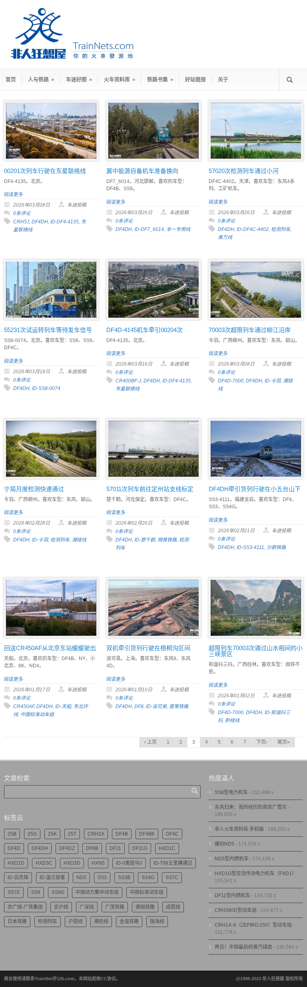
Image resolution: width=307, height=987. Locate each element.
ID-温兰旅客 (52, 877)
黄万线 (225, 237)
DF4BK (147, 834)
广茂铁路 (114, 907)
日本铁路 (17, 921)
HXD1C (167, 848)
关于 (223, 79)
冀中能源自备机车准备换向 (142, 170)
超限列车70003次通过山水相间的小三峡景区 (256, 651)
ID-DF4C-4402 (253, 229)
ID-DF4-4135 (64, 222)
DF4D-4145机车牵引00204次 (144, 329)
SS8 (35, 892)
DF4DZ (67, 848)
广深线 (87, 907)
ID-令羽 (273, 381)
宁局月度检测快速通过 (34, 489)
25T (72, 834)
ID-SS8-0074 (46, 388)
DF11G (140, 848)
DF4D (14, 848)
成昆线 (173, 907)
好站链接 (195, 79)
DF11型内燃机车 (232, 895)
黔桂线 (232, 720)
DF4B (122, 834)
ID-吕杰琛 (18, 877)
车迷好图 (79, 79)
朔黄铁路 (167, 540)
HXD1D (16, 863)
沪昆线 (75, 921)
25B (12, 834)
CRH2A (96, 834)
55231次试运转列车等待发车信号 (48, 329)
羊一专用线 (178, 229)
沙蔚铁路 (276, 547)
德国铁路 (145, 907)
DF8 (139, 706)
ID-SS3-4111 (250, 547)
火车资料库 (119, 79)
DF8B (92, 848)
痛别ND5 (224, 844)
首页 (11, 79)
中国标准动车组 (37, 714)
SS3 (102, 877)
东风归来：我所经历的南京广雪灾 (251, 807)
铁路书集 (160, 79)
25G (32, 834)
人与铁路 (41, 79)
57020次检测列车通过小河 (244, 170)
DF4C (172, 834)
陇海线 (157, 921)
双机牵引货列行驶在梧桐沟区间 (148, 648)
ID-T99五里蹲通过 (173, 863)
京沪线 (61, 907)
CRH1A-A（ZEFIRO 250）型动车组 (253, 925)
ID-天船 (63, 706)
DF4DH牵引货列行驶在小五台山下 (255, 489)
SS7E (14, 892)
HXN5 (98, 863)
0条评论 (21, 213)
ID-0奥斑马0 (129, 863)
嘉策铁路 (178, 706)
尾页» (283, 742)
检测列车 (280, 229)
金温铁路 (129, 921)
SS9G (58, 892)
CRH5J (21, 222)
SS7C (171, 877)
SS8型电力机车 (231, 792)
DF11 (115, 848)
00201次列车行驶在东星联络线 (45, 170)
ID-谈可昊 (156, 706)
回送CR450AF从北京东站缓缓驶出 (50, 648)
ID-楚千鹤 (144, 540)
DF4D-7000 (230, 381)
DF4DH (40, 222)
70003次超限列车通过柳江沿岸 (250, 329)
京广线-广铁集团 (25, 907)
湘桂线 (79, 540)
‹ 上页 (150, 742)
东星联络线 (128, 389)
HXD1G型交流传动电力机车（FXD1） (256, 873)
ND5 (81, 877)
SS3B (124, 877)
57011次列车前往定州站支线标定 (149, 489)
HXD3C (44, 863)
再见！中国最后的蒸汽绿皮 (243, 947)
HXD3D (72, 863)
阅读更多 (13, 194)
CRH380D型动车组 (236, 910)
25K (52, 834)
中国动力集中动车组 (97, 892)
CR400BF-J (128, 381)
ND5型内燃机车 (232, 859)
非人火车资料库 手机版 (239, 829)
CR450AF (23, 706)
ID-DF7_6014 (149, 229)
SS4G (148, 877)
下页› (261, 742)
